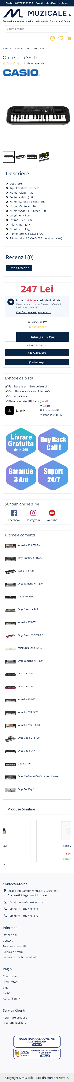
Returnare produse (15, 1017)
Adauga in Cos (43, 337)
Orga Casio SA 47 (35, 48)
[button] (37, 1041)
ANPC (6, 993)
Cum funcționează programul (33, 312)
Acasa (5, 48)
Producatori (10, 982)
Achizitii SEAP (11, 998)
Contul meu (10, 976)
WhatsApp (38, 362)
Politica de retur (13, 952)
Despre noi (10, 935)
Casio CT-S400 (38, 845)
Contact (8, 940)
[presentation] (3, 864)
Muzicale (27, 1078)
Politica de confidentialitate (20, 957)
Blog (5, 987)
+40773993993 (24, 3)
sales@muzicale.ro (56, 3)
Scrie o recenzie (34, 63)
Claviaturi (18, 48)
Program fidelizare (14, 1022)
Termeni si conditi (14, 946)
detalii (45, 401)
